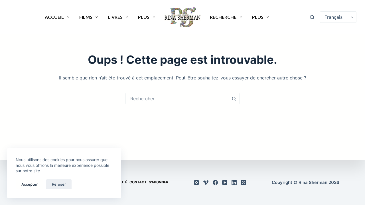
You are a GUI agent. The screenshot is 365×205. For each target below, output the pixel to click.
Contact (138, 182)
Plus (143, 17)
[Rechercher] (312, 17)
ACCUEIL (54, 17)
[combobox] (177, 98)
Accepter (29, 184)
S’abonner (158, 182)
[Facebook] (215, 182)
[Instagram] (196, 182)
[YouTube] (224, 182)
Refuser (59, 184)
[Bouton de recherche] (233, 98)
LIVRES (115, 17)
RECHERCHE (223, 17)
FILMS (85, 17)
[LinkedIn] (234, 182)
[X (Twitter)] (243, 182)
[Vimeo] (205, 182)
